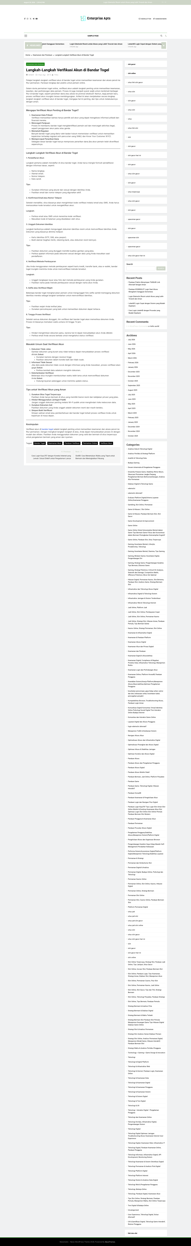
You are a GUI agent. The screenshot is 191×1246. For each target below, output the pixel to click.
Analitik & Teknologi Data (137, 458)
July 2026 (131, 340)
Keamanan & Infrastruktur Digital (140, 633)
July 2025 (131, 395)
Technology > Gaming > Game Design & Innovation (146, 1053)
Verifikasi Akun (106, 443)
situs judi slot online (135, 925)
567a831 (31, 75)
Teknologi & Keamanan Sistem (139, 1092)
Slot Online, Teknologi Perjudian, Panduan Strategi (146, 997)
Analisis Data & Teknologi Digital (140, 449)
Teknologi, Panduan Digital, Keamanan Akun (144, 1194)
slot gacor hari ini (134, 155)
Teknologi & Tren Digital (137, 1101)
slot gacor (132, 101)
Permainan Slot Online (136, 895)
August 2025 (132, 390)
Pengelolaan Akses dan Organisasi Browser (144, 840)
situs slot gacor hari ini (136, 256)
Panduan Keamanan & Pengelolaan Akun (143, 798)
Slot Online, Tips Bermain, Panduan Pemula (144, 1001)
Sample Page (93, 36)
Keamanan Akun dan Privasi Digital (141, 647)
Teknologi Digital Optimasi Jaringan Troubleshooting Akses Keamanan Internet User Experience (145, 1135)
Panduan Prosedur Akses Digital (140, 828)
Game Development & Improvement (141, 521)
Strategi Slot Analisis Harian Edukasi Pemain (144, 1034)
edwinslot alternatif (135, 493)
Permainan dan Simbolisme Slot (140, 863)
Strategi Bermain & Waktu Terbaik (140, 1015)
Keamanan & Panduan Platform (139, 637)
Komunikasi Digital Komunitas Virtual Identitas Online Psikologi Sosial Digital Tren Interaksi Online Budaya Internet (145, 710)
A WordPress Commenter (137, 326)
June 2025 (132, 399)
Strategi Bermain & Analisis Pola (140, 1006)
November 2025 (134, 376)
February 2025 (133, 418)
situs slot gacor (134, 174)
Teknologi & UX (133, 1106)
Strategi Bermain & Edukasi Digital (140, 1011)
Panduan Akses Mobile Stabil (139, 772)
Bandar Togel (39, 443)
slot (129, 137)
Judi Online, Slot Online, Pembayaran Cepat (144, 612)
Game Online (132, 526)
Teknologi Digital (134, 1129)
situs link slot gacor (135, 82)
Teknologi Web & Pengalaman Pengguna (143, 1185)
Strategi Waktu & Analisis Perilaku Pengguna (144, 1048)
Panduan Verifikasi (72, 443)
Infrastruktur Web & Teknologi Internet (142, 603)
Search (129, 264)
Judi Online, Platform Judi (137, 608)
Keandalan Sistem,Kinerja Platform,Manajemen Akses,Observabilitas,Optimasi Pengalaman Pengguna (145, 684)
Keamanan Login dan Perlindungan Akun (143, 670)
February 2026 (133, 363)
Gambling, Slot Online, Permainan (140, 505)
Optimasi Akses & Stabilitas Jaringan (141, 749)
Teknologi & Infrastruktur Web (139, 1066)
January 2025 (133, 422)
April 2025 (131, 408)
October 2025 (133, 381)
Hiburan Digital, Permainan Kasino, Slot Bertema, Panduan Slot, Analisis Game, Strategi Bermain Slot (146, 582)
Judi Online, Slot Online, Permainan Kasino (143, 617)
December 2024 (133, 427)
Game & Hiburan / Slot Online (139, 509)
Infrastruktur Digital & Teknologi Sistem (142, 594)
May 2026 (131, 349)
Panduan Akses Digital (136, 768)
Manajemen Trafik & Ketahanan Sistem (142, 731)
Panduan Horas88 (134, 793)
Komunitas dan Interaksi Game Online (142, 717)
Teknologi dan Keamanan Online (140, 1117)
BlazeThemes (110, 1242)
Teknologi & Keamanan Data (138, 1078)
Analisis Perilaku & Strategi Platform (141, 454)
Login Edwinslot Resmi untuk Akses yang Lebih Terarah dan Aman (63, 44)
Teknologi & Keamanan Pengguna (140, 1087)
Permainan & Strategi (135, 858)
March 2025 (132, 413)
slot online (132, 957)
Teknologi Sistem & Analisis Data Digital (143, 1180)
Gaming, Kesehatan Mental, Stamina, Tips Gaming (146, 551)
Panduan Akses (133, 759)
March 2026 (132, 358)
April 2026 (131, 353)
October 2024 (133, 436)
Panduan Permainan (135, 823)
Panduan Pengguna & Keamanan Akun (142, 819)
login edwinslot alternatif (137, 726)
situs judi (131, 912)
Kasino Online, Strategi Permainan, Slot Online (145, 628)
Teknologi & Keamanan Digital (139, 1083)
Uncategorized (133, 1210)
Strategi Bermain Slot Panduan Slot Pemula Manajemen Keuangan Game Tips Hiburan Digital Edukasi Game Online (146, 1022)
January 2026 (133, 367)
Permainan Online (90, 443)
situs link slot (133, 128)
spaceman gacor (134, 219)
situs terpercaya (134, 192)
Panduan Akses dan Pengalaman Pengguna (144, 763)
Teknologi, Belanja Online (137, 1189)
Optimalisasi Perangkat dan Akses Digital (143, 745)
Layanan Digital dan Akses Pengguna (141, 722)
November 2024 (134, 431)
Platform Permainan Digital (138, 907)
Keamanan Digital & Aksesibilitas (140, 656)
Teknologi (131, 1057)
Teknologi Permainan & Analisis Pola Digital (144, 1166)
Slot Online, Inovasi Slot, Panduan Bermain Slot (145, 969)
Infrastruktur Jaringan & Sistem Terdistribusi (144, 598)
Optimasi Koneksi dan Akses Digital (141, 754)
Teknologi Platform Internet (138, 1176)
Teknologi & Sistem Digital (138, 1096)
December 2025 (133, 372)
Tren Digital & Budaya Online (138, 1206)
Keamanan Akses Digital (137, 642)
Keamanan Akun (54, 443)
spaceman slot (133, 238)
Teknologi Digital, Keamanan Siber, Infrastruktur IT (146, 1143)
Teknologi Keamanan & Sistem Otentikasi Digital (146, 1162)
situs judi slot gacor (135, 921)
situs (130, 119)
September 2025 (134, 385)
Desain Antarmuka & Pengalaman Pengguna (144, 467)
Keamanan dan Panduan (35, 64)
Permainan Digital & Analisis (138, 868)
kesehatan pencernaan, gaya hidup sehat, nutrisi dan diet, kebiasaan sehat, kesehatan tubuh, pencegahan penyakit (145, 693)
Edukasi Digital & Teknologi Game (140, 484)
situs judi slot (133, 916)
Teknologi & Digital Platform (138, 1062)
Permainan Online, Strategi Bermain (141, 891)
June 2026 (132, 344)
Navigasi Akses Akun (136, 736)
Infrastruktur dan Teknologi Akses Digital (143, 589)
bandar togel (47, 429)
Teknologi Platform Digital (137, 1171)
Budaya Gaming (133, 463)
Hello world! (154, 326)
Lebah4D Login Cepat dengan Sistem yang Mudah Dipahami (130, 2)
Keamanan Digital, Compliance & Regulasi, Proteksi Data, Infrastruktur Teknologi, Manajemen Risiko (146, 662)
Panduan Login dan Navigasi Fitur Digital (143, 802)
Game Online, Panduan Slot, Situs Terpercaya (144, 540)
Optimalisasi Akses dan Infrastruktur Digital (144, 740)
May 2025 (131, 404)
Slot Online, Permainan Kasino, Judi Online (143, 985)
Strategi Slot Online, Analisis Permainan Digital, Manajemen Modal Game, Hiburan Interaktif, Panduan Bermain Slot (145, 1041)
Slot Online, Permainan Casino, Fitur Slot (143, 981)
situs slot (131, 92)
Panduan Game (133, 781)
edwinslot (131, 488)
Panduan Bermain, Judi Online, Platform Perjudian (146, 777)
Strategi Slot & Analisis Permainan (140, 1029)
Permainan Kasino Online (137, 879)
